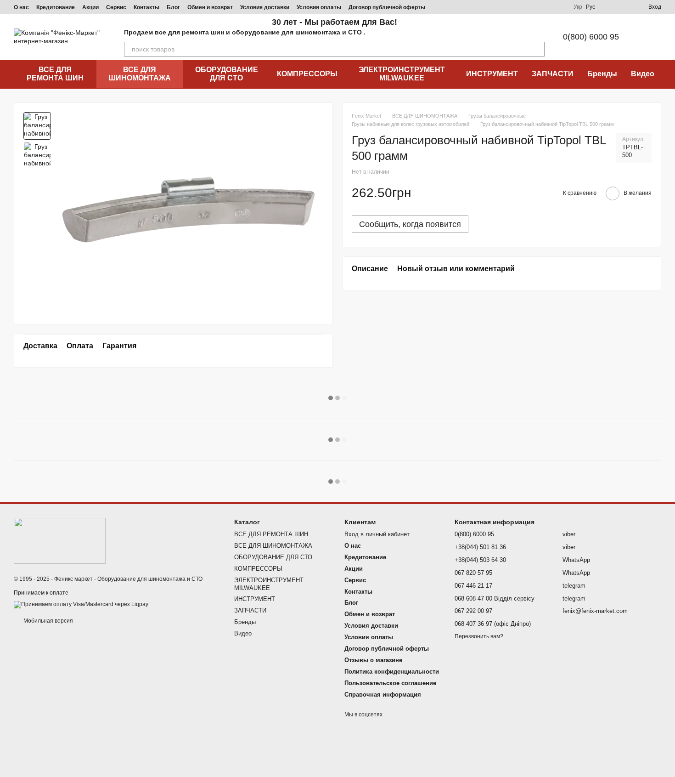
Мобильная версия (47, 621)
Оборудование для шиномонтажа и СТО (149, 579)
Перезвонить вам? (479, 636)
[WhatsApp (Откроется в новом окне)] (558, 7)
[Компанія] (60, 540)
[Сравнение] (608, 7)
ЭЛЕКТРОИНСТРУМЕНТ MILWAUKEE (402, 74)
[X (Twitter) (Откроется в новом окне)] (547, 7)
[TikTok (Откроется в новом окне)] (503, 7)
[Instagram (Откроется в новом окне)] (492, 7)
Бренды (602, 74)
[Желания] (624, 7)
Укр (578, 7)
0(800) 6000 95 (591, 37)
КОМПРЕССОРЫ (307, 74)
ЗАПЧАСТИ (553, 74)
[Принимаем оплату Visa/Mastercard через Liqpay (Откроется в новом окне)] (81, 604)
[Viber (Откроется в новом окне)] (536, 7)
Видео (642, 74)
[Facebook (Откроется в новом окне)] (514, 7)
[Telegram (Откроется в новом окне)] (525, 7)
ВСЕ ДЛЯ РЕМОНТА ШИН (55, 74)
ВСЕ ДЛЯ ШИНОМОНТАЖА (139, 74)
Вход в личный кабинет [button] (377, 534)
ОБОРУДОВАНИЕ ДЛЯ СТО (226, 74)
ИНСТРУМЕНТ (492, 74)
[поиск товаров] (537, 49)
